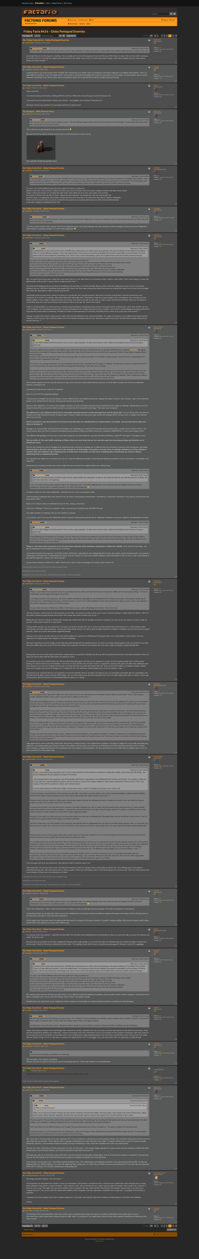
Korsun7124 (36, 120)
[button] (151, 35)
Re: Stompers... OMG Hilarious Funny (38, 111)
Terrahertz (157, 208)
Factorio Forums (41, 20)
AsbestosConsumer (160, 1172)
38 (159, 74)
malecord (41, 1105)
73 (159, 175)
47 (159, 1216)
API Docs (68, 3)
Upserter (156, 67)
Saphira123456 (37, 48)
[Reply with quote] (149, 40)
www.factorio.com (31, 23)
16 (159, 93)
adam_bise (157, 111)
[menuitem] (83, 20)
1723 (159, 47)
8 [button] (164, 36)
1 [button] (157, 36)
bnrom (156, 929)
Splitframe (157, 168)
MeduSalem (157, 39)
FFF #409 (133, 350)
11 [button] (173, 36)
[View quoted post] (48, 48)
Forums (39, 3)
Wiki (48, 3)
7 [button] (161, 36)
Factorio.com (27, 3)
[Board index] (41, 12)
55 (159, 937)
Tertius (34, 335)
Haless (156, 85)
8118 (159, 1076)
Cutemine (157, 1208)
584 (159, 119)
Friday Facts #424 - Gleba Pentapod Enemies (54, 31)
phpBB (93, 1239)
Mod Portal (56, 3)
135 (159, 216)
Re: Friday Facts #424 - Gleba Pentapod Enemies (46, 40)
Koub (155, 1068)
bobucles (157, 1043)
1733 (159, 1051)
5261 (159, 898)
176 (159, 335)
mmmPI (156, 890)
